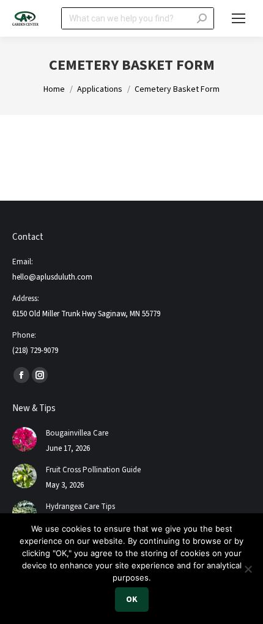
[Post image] (24, 439)
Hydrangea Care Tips (80, 506)
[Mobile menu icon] (238, 18)
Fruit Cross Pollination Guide (93, 469)
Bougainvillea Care (77, 433)
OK (132, 599)
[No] (248, 569)
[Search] (202, 18)
